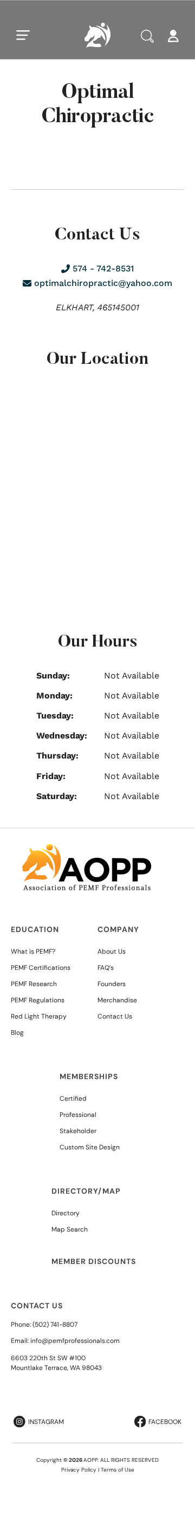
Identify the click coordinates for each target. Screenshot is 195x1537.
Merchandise (117, 1000)
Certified (73, 1098)
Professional (78, 1114)
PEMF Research (34, 984)
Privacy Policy (78, 1469)
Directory (65, 1213)
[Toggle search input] (147, 36)
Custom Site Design (90, 1147)
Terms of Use (117, 1469)
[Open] (23, 35)
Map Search (69, 1229)
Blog (17, 1032)
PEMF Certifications (40, 967)
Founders (112, 984)
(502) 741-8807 (54, 1324)
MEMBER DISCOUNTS (93, 1261)
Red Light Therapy (39, 1016)
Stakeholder (78, 1131)
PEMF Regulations (37, 1000)
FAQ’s (106, 967)
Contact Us (115, 1016)
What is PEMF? (33, 951)
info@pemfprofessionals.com (75, 1340)
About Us (112, 951)
